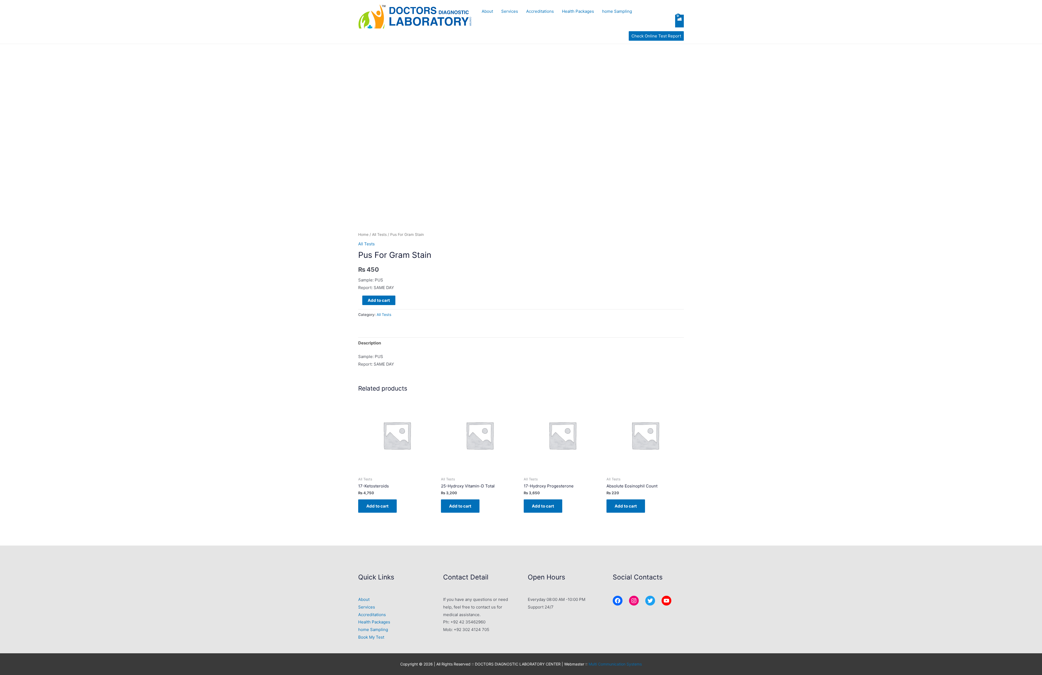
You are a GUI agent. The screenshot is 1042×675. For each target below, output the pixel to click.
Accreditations (540, 11)
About (487, 11)
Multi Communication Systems (615, 664)
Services (509, 11)
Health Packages (578, 11)
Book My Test (371, 637)
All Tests (379, 234)
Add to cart (379, 300)
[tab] (369, 343)
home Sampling (617, 11)
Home (363, 234)
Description (369, 343)
